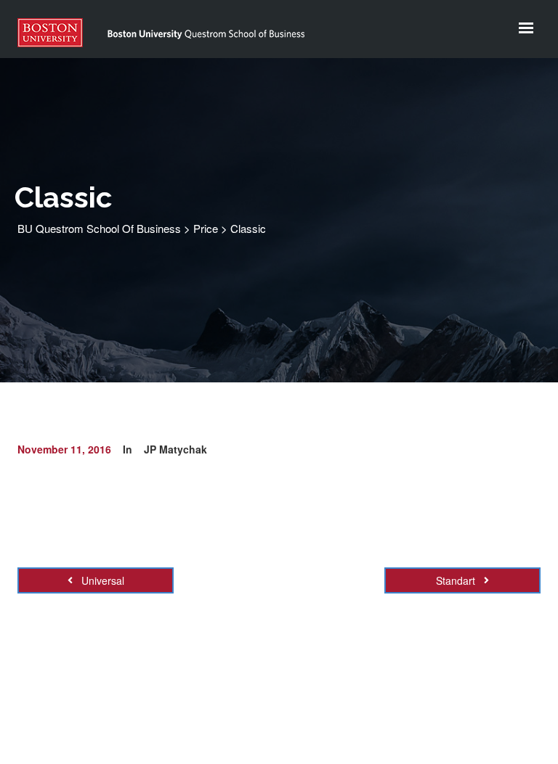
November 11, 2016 (64, 449)
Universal (101, 580)
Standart (457, 580)
